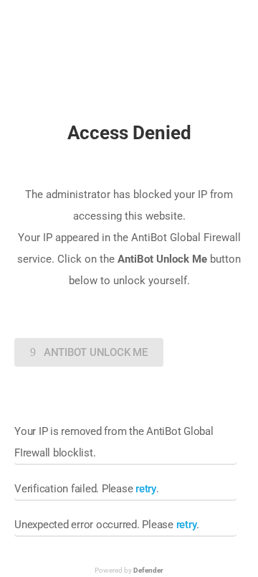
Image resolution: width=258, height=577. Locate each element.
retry (145, 488)
